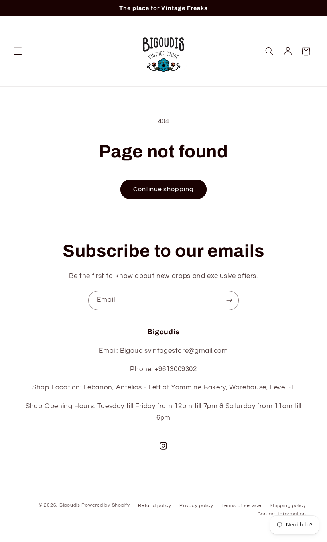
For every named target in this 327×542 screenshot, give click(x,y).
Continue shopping (163, 189)
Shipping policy (288, 505)
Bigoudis (69, 505)
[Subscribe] (229, 300)
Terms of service (241, 505)
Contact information (282, 514)
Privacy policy (196, 505)
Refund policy (154, 505)
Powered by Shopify (105, 505)
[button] (17, 51)
